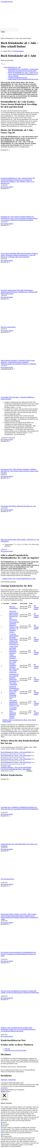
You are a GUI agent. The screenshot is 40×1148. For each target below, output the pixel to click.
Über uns (7, 1048)
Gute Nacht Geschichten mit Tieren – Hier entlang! (16, 769)
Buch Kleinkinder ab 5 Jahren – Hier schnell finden (16, 755)
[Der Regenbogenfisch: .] (20, 877)
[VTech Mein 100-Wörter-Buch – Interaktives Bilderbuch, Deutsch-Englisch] (20, 395)
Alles (9, 765)
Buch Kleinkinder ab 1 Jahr (12, 67)
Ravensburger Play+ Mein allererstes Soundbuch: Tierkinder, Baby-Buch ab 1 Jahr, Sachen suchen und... (14, 666)
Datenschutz (4, 1089)
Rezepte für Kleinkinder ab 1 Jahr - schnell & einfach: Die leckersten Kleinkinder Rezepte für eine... (14, 692)
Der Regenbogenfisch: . (8, 879)
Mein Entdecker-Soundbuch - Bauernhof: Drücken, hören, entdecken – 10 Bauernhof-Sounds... (14, 627)
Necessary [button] (4, 1122)
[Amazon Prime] (10, 185)
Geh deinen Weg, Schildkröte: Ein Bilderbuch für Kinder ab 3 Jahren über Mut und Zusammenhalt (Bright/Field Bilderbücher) (19, 808)
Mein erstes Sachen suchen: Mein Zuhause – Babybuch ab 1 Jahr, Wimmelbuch (14, 615)
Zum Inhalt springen (7, 1)
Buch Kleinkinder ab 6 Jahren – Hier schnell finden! (16, 762)
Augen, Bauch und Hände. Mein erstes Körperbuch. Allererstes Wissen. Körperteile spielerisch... (13, 652)
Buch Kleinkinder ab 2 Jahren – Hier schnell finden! (16, 752)
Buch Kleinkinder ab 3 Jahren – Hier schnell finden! (16, 759)
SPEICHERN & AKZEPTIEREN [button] (11, 1146)
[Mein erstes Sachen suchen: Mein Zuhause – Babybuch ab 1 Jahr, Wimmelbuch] (20, 538)
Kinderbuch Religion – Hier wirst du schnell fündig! (16, 767)
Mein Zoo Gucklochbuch (8, 327)
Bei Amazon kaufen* (7, 187)
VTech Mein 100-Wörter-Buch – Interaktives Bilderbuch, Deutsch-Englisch (13, 713)
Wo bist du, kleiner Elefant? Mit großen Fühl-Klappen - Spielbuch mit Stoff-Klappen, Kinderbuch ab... (14, 639)
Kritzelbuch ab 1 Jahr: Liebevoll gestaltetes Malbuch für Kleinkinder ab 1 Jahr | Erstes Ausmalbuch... (14, 679)
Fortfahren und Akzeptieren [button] (16, 1089)
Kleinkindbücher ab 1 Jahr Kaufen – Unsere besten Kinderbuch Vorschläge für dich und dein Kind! (23, 70)
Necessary (6, 1124)
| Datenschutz (12, 1079)
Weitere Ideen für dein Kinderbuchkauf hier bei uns (23, 79)
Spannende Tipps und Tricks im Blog (15, 1050)
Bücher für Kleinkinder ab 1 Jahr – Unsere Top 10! (23, 72)
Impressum (4, 1079)
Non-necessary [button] (5, 1134)
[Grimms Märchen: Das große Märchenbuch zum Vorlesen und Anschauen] (20, 842)
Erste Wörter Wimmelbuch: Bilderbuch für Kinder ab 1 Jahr (18, 506)
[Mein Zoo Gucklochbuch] (20, 325)
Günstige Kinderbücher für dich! (17, 77)
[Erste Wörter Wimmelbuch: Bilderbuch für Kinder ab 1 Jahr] (20, 504)
